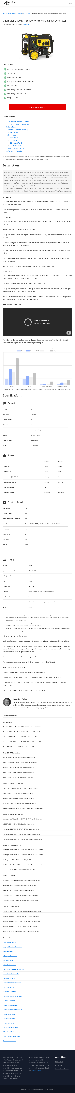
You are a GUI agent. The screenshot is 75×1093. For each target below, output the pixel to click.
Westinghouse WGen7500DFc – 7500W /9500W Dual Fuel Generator (23, 860)
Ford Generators (8, 987)
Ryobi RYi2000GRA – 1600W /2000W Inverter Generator (20, 762)
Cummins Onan (8, 960)
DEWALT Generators (9, 965)
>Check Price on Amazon (37, 107)
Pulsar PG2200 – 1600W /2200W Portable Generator (19, 757)
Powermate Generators (10, 1005)
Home (5, 13)
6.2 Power (13, 140)
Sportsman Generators (10, 1027)
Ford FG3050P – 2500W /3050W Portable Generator (18, 793)
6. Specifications (12, 135)
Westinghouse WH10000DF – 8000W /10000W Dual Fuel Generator (23, 850)
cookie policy (36, 1071)
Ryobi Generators (8, 1023)
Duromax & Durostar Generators (13, 969)
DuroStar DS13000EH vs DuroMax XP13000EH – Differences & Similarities (25, 742)
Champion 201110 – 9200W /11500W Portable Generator (20, 895)
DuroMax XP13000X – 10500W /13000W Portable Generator (21, 926)
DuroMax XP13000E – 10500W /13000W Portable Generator (21, 916)
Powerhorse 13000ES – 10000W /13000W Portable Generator (21, 880)
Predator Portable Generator (12, 1009)
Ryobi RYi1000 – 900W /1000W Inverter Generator (18, 777)
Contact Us (59, 1062)
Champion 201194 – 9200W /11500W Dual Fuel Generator (20, 900)
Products (19, 13)
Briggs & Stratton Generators (12, 947)
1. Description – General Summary (17, 122)
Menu (70, 3)
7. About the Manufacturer (15, 148)
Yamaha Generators (9, 1041)
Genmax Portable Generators (12, 996)
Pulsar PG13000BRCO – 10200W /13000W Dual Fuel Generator (22, 911)
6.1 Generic (14, 138)
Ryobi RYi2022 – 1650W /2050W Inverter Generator (18, 772)
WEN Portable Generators (11, 1032)
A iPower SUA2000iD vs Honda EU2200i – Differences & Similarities (23, 737)
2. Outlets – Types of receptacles (17, 124)
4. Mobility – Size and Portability (17, 130)
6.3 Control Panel (16, 143)
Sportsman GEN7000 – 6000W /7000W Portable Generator (21, 829)
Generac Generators (9, 992)
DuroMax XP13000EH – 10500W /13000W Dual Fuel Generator (21, 921)
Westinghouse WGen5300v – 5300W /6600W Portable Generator (22, 819)
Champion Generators (10, 956)
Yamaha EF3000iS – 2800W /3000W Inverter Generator (19, 803)
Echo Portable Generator (11, 974)
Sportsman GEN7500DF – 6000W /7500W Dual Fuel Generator (22, 834)
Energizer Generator (9, 978)
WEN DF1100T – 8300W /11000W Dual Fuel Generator (19, 890)
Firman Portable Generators (12, 983)
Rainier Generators (9, 1018)
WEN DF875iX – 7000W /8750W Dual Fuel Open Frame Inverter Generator (25, 865)
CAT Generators (8, 951)
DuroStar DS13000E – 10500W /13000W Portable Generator (21, 931)
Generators (11, 13)
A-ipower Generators (10, 942)
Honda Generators (9, 1000)
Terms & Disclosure (62, 1069)
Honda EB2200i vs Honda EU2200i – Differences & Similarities (21, 747)
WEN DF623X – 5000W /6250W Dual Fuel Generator (18, 824)
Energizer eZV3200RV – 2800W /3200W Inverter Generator (21, 788)
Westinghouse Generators (11, 1036)
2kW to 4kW (26, 13)
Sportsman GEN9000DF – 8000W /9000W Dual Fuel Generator (22, 870)
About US (58, 1065)
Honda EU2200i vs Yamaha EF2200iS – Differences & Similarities (22, 732)
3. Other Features (12, 127)
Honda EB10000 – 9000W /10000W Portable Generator (19, 885)
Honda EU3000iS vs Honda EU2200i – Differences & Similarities (22, 727)
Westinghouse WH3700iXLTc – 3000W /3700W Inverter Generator (23, 808)
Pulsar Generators (9, 1014)
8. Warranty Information (14, 151)
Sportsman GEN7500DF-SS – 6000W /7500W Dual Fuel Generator (23, 839)
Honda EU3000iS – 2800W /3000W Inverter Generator (19, 798)
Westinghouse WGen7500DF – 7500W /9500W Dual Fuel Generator (23, 855)
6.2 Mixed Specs (15, 146)
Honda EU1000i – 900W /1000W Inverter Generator (18, 767)
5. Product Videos (12, 132)
